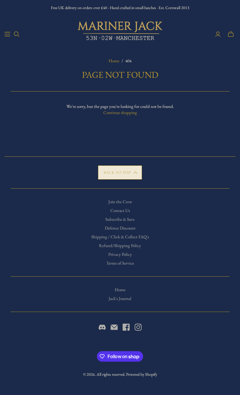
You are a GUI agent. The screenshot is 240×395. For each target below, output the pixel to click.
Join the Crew (120, 201)
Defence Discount (120, 228)
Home (114, 60)
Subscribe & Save (120, 219)
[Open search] (17, 34)
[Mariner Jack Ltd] (120, 30)
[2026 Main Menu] (7, 34)
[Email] (114, 327)
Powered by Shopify (141, 374)
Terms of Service (120, 263)
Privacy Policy (120, 254)
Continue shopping (120, 112)
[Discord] (102, 327)
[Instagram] (138, 327)
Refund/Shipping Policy (120, 245)
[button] (120, 172)
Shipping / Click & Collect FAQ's (120, 236)
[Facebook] (126, 327)
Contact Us (120, 210)
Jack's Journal (120, 298)
